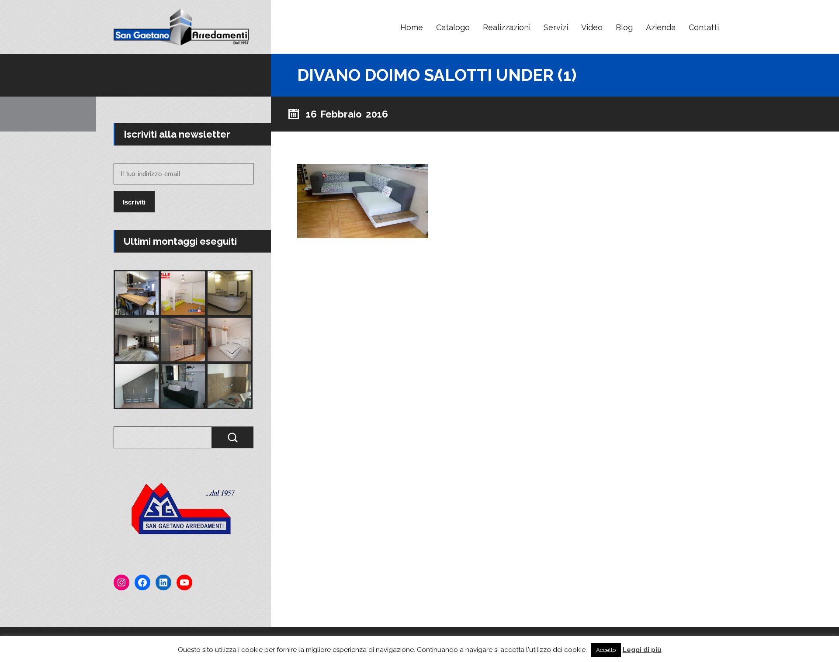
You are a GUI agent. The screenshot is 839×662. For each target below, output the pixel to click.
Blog (624, 27)
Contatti (704, 27)
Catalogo (453, 27)
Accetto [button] (606, 650)
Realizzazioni (506, 27)
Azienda (661, 27)
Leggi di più (642, 650)
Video (592, 27)
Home (411, 27)
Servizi (556, 27)
